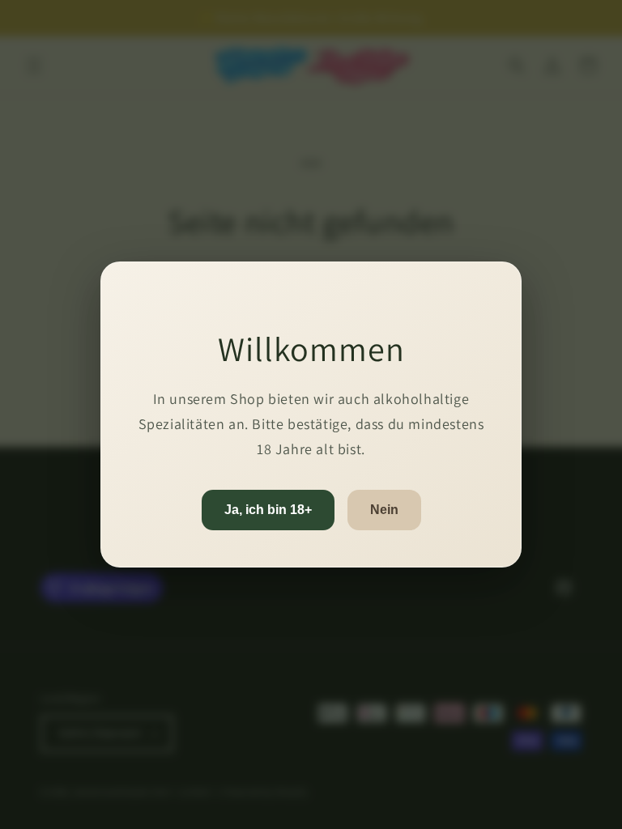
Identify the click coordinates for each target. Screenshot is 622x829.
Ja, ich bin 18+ (268, 510)
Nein (384, 510)
